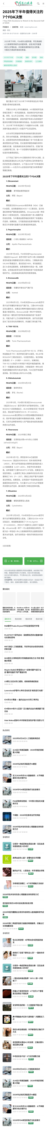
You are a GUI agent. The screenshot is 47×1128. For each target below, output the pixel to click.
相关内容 (39, 619)
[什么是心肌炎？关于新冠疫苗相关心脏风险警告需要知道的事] (37, 599)
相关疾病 (18, 619)
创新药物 (15, 27)
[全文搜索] (38, 3)
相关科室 (28, 619)
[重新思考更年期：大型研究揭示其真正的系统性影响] (9, 599)
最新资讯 (8, 619)
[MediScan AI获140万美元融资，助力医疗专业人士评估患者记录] (23, 599)
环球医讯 (6, 27)
